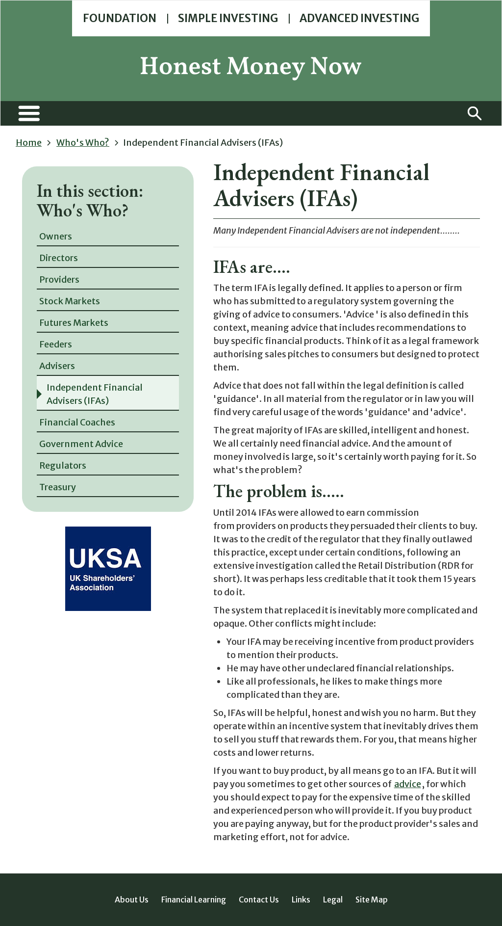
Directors (58, 258)
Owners (55, 236)
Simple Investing (228, 18)
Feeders (55, 344)
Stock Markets (69, 301)
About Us (132, 899)
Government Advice (81, 444)
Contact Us (259, 899)
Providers (59, 279)
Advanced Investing (359, 18)
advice (407, 784)
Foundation (119, 18)
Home (29, 142)
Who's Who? (82, 142)
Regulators (62, 465)
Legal (333, 899)
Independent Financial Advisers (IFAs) (95, 394)
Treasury (57, 487)
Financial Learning (193, 899)
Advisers (57, 365)
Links (301, 899)
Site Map (371, 899)
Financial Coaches (77, 422)
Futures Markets (73, 322)
